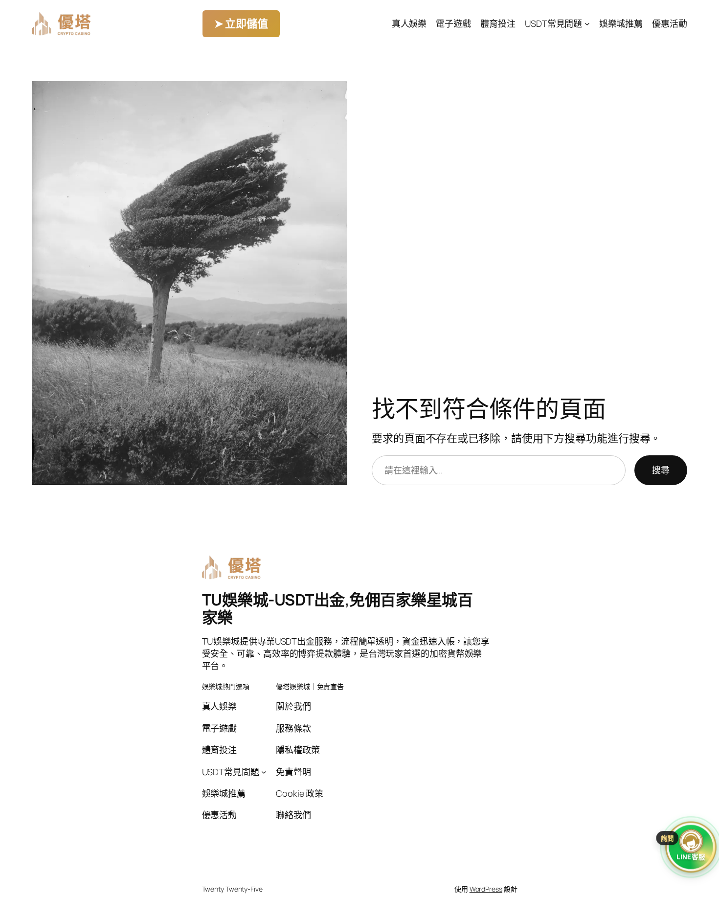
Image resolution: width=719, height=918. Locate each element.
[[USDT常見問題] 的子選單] (587, 23)
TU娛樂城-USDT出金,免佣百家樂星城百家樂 (337, 608)
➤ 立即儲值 (241, 23)
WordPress (486, 889)
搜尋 (661, 470)
